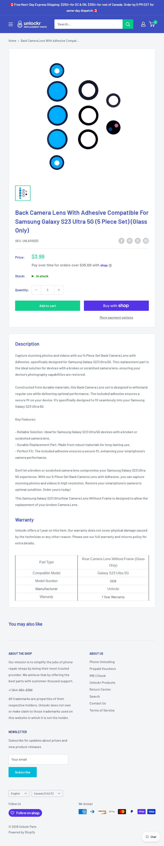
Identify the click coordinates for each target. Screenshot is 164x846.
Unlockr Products (102, 682)
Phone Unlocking (102, 662)
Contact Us (97, 703)
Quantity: (22, 290)
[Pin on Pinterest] (130, 240)
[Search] (128, 24)
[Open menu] (11, 24)
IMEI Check (97, 676)
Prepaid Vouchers (102, 668)
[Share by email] (146, 240)
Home (12, 40)
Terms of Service (102, 710)
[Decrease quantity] (36, 289)
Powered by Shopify (22, 832)
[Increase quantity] (58, 289)
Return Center (100, 689)
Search (94, 696)
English (15, 793)
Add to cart (47, 306)
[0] (152, 24)
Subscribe (22, 772)
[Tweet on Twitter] (138, 240)
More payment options (116, 317)
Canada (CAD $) (43, 793)
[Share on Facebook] (121, 240)
